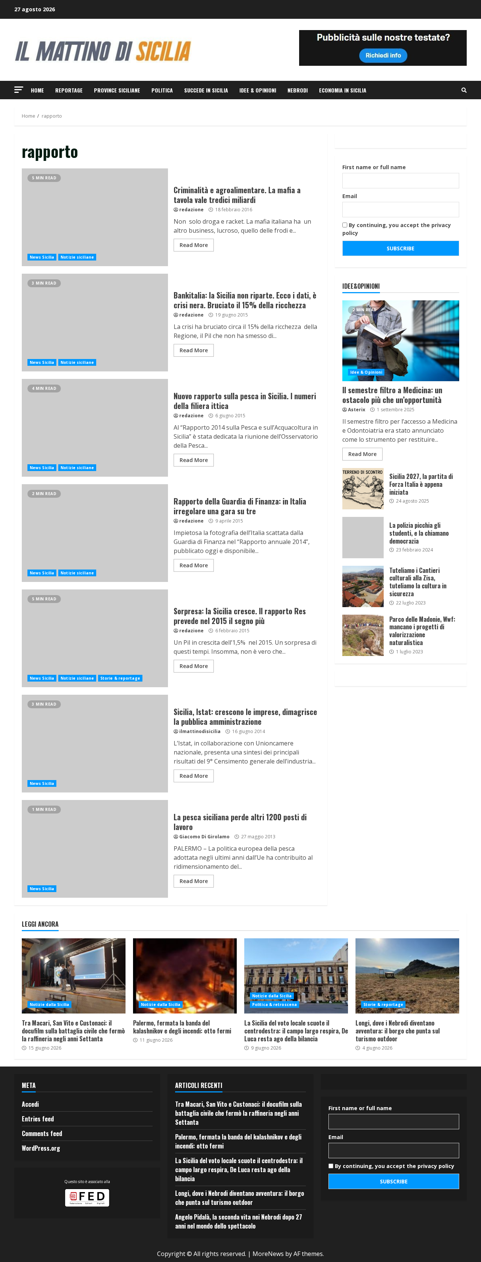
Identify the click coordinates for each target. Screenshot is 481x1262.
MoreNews (268, 1254)
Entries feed (38, 1118)
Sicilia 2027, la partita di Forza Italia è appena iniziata (363, 488)
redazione (191, 209)
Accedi (30, 1104)
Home (37, 90)
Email (349, 196)
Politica (162, 90)
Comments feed (42, 1133)
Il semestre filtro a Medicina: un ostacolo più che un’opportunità (400, 340)
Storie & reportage (120, 678)
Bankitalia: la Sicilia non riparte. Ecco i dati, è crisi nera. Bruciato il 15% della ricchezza (95, 322)
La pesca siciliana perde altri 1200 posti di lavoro (95, 849)
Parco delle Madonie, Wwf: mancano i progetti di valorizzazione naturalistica (363, 635)
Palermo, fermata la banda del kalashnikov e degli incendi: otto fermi (185, 976)
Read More (194, 244)
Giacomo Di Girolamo (204, 836)
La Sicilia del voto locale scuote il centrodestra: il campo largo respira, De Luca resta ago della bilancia (296, 976)
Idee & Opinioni (257, 90)
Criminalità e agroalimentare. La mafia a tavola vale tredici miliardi (95, 217)
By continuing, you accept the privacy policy (396, 228)
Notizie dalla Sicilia (49, 1004)
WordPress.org (41, 1148)
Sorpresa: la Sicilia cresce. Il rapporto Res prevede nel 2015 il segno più (95, 638)
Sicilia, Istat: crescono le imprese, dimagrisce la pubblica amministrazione (95, 743)
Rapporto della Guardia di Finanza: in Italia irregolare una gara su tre (95, 533)
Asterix (356, 409)
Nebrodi (297, 90)
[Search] (464, 90)
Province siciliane (117, 90)
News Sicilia (42, 257)
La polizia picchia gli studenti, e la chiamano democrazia (363, 537)
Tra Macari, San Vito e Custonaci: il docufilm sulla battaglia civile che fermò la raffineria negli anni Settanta (74, 976)
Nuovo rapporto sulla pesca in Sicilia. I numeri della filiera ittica (95, 428)
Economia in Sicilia (342, 90)
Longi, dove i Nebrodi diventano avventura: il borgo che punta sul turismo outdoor (407, 976)
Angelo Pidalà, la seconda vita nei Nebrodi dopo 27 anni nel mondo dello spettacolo (238, 1221)
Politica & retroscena (274, 1004)
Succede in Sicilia (206, 90)
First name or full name (374, 167)
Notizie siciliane (77, 257)
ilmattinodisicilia (200, 731)
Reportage (69, 90)
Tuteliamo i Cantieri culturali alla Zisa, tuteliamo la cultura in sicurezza (363, 586)
